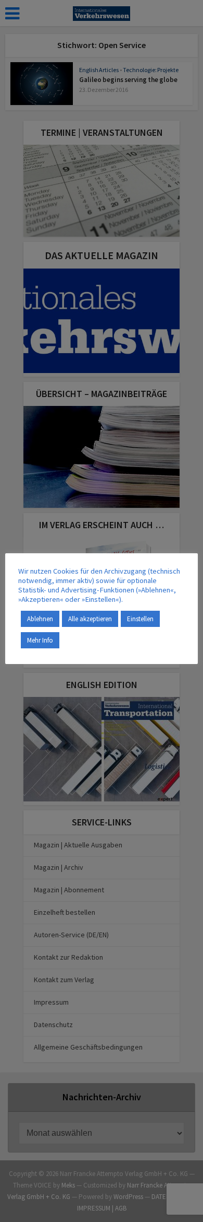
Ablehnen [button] (40, 618)
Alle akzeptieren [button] (90, 618)
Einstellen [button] (140, 618)
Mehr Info (40, 640)
